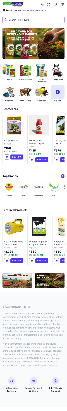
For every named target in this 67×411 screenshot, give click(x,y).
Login (55, 4)
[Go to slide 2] (31, 55)
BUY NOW (16, 157)
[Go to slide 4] (37, 55)
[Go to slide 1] (26, 55)
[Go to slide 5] (40, 55)
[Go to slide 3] (34, 55)
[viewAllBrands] (63, 176)
